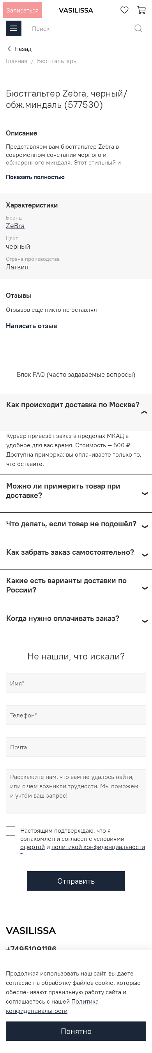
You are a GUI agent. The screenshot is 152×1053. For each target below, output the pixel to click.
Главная (16, 61)
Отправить (76, 881)
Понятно (76, 1031)
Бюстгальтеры (57, 61)
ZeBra (15, 225)
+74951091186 (31, 949)
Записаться (22, 10)
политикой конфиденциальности (98, 847)
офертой (32, 847)
